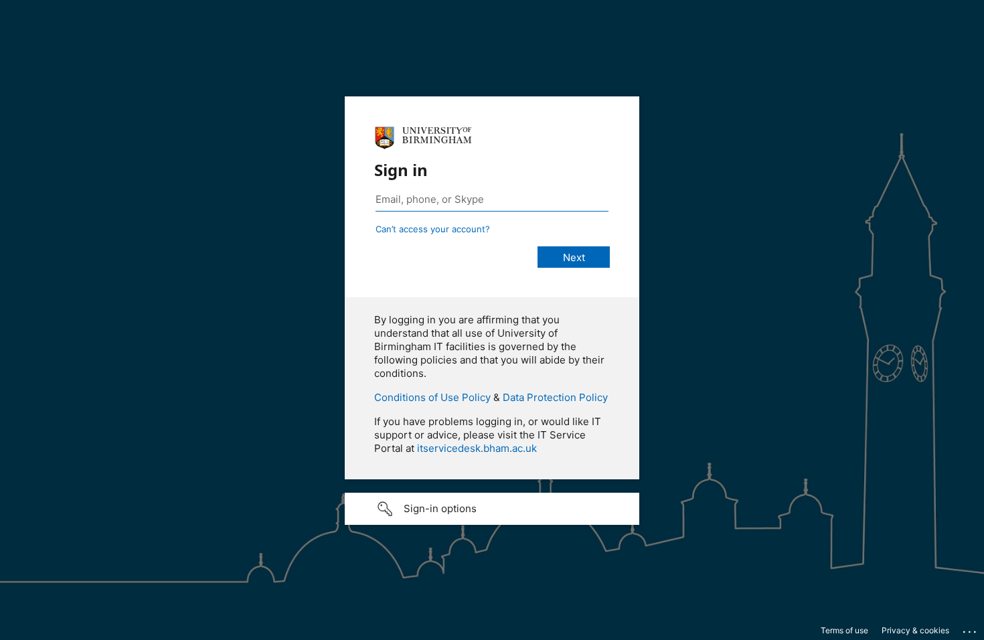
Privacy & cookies (915, 630)
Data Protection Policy (555, 397)
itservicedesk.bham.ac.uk (477, 448)
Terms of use (844, 630)
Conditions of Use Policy (432, 397)
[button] (492, 509)
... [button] (971, 628)
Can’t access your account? (433, 229)
